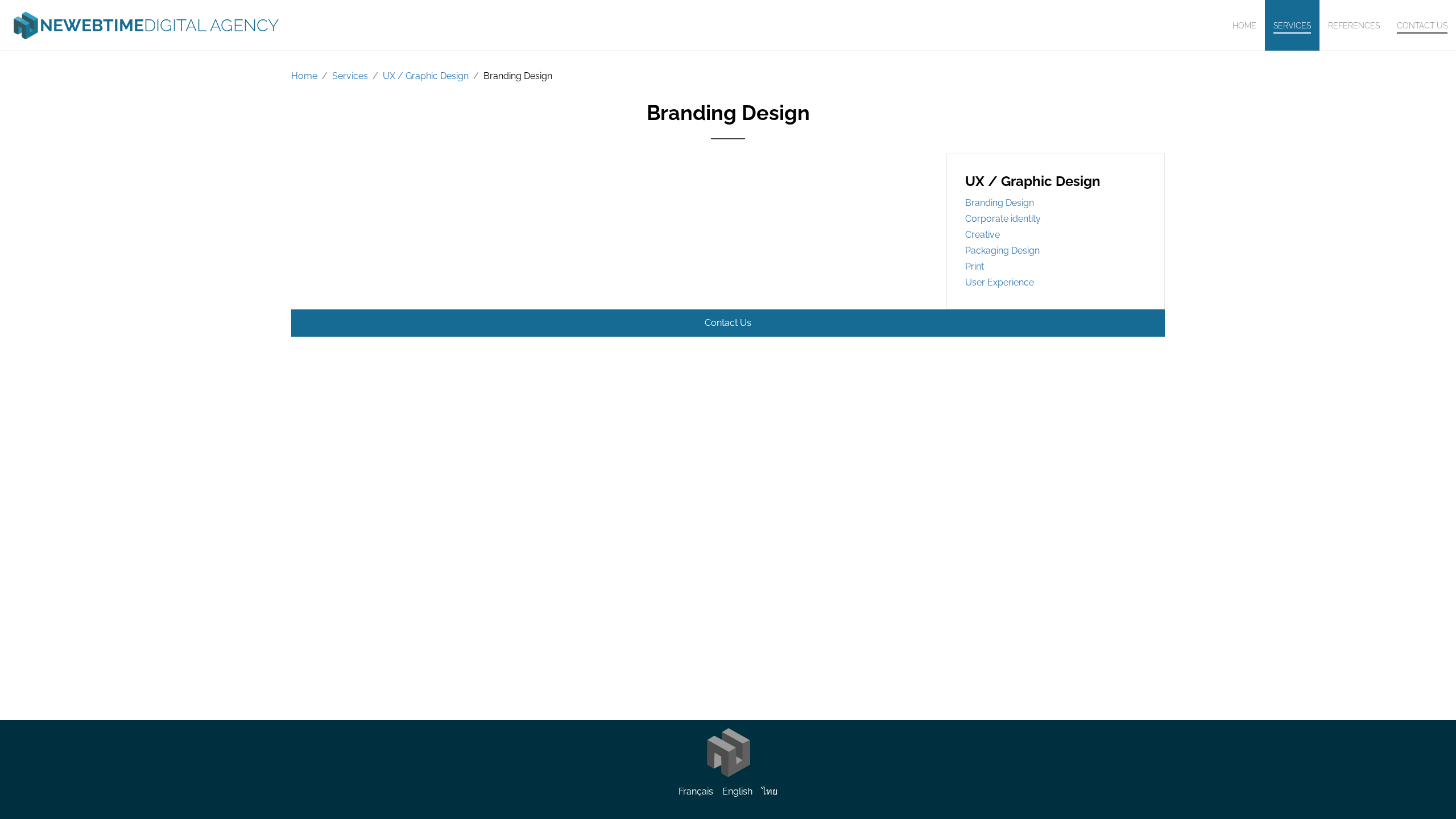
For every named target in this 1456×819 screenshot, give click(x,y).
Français (696, 791)
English (737, 791)
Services (1292, 25)
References (1354, 25)
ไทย (769, 791)
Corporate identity (1003, 218)
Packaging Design (1002, 250)
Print (974, 266)
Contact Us (1422, 25)
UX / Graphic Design (426, 76)
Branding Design (517, 76)
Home (1244, 25)
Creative (982, 234)
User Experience (999, 282)
